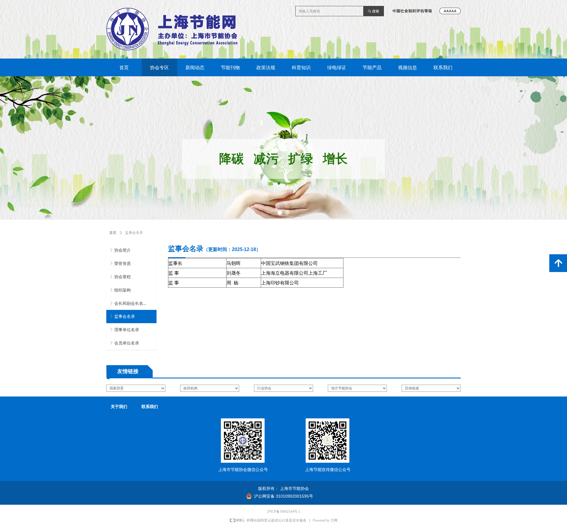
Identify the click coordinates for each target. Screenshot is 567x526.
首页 (112, 233)
